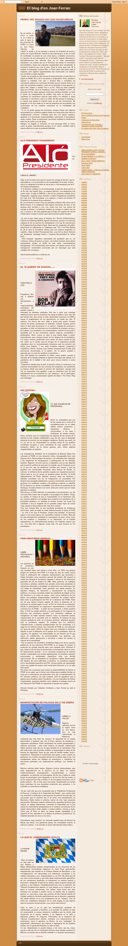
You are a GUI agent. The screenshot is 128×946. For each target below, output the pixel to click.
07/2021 (84, 614)
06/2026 (84, 739)
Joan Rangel (85, 137)
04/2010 (84, 309)
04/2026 (84, 734)
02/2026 (84, 732)
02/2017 (84, 494)
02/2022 (84, 630)
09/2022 (84, 644)
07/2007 (84, 234)
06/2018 (84, 531)
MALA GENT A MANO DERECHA (93, 161)
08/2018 (84, 535)
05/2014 (84, 420)
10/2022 (84, 646)
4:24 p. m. (39, 381)
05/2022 (84, 637)
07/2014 (84, 424)
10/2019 (84, 567)
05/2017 (84, 501)
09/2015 (84, 456)
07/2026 (84, 741)
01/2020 (84, 574)
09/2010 (84, 320)
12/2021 (84, 626)
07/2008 (84, 261)
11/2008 (84, 271)
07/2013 (84, 397)
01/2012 (84, 356)
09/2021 (84, 619)
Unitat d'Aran (86, 122)
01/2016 (84, 465)
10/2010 (84, 323)
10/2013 (84, 404)
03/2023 (84, 657)
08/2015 (84, 454)
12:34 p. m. (40, 828)
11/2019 (84, 569)
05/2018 (84, 528)
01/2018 (84, 519)
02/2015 (84, 440)
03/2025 (84, 709)
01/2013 (84, 384)
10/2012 (84, 377)
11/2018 (84, 542)
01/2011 (84, 329)
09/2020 (84, 592)
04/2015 (84, 445)
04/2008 (84, 255)
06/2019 (84, 558)
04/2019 (84, 553)
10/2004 (84, 182)
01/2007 (84, 221)
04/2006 (84, 200)
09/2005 (84, 185)
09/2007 (84, 239)
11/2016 (84, 488)
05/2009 (84, 284)
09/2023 (84, 671)
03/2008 (84, 252)
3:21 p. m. (39, 530)
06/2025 (84, 716)
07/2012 (84, 370)
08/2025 (84, 718)
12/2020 (84, 599)
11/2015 (84, 461)
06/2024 (84, 691)
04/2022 (84, 635)
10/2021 (84, 621)
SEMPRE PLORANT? (88, 159)
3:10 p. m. (39, 258)
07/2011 (84, 343)
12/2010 (84, 327)
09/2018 (84, 537)
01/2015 (84, 438)
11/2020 (84, 596)
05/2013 (84, 393)
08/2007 (84, 237)
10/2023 (84, 673)
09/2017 (84, 510)
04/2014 (84, 418)
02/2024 (84, 682)
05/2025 (84, 714)
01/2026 (84, 730)
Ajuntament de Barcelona (90, 120)
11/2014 (84, 433)
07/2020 (84, 587)
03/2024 (84, 685)
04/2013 (84, 390)
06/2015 (84, 449)
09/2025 (84, 721)
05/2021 (84, 610)
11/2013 (84, 406)
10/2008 (84, 268)
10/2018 (84, 540)
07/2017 (84, 506)
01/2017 (84, 492)
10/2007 (84, 241)
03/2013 (84, 388)
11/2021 (84, 623)
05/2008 (84, 257)
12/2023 (84, 678)
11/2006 (84, 216)
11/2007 (84, 243)
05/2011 (84, 338)
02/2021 (84, 603)
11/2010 (84, 325)
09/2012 (84, 375)
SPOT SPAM (85, 165)
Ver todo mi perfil (87, 79)
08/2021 (84, 617)
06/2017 (84, 504)
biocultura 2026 (86, 163)
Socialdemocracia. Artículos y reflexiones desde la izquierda (92, 125)
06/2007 (84, 232)
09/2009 (84, 293)
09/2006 (84, 212)
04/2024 (84, 687)
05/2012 (84, 366)
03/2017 (84, 497)
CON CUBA (85, 168)
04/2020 (84, 580)
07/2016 (84, 479)
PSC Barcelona (86, 113)
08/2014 (84, 427)
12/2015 (84, 463)
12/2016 (84, 490)
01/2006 (84, 194)
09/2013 (84, 402)
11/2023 (84, 676)
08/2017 (84, 508)
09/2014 (84, 429)
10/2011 (84, 350)
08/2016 (84, 481)
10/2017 (84, 513)
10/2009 (84, 295)
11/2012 (84, 379)
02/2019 (84, 549)
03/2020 (84, 578)
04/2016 (84, 472)
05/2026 (84, 737)
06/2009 (84, 286)
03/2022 (84, 633)
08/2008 (84, 264)
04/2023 (84, 660)
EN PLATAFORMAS (88, 154)
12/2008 (84, 273)
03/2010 (84, 307)
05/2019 (84, 556)
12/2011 (84, 354)
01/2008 (84, 248)
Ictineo (83, 118)
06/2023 (84, 664)
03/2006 (84, 198)
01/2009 (84, 275)
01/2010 (84, 302)
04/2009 (84, 282)
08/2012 (84, 372)
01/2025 (84, 705)
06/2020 (84, 585)
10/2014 (84, 431)
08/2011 (84, 345)
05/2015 (84, 447)
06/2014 (84, 422)
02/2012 (84, 359)
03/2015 (84, 442)
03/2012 (84, 361)
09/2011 (84, 347)
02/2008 (84, 250)
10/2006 (84, 214)
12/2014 (84, 436)
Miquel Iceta (85, 139)
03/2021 (84, 605)
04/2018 (84, 526)
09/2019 (84, 565)
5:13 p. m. (39, 936)
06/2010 (84, 313)
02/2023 (84, 655)
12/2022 (84, 651)
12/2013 (84, 409)
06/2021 (84, 612)
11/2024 (84, 700)
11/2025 (84, 725)
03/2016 (84, 470)
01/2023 (84, 653)
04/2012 (84, 363)
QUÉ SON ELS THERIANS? (90, 174)
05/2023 (84, 662)
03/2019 (84, 551)
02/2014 (84, 413)
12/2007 (84, 246)
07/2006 (84, 207)
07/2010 (84, 316)
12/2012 (84, 381)
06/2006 (84, 205)
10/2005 (84, 187)
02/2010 (84, 304)
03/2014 (84, 415)
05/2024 (84, 689)
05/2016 (84, 474)
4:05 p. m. (39, 132)
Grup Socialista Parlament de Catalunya (95, 115)
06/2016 (84, 476)
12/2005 (84, 191)
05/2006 (84, 203)
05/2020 (84, 583)
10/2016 (84, 485)
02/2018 (84, 522)
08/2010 (84, 318)
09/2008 (84, 266)
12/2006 (84, 218)
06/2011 (84, 341)
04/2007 (84, 228)
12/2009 (84, 300)
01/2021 (84, 601)
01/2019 (84, 547)
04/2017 (84, 499)
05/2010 (84, 311)
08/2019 (84, 562)
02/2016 (84, 467)
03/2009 (84, 280)
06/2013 (84, 395)
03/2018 (84, 524)
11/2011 (84, 352)
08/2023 (84, 669)
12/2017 (84, 517)
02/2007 (84, 223)
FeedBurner (98, 103)
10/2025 (84, 723)
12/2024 (84, 703)
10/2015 (84, 458)
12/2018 (84, 544)
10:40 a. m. (39, 694)
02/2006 (84, 196)
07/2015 (84, 452)
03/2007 (84, 225)
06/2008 (84, 259)
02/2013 (84, 386)
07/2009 (84, 289)
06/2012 (84, 368)
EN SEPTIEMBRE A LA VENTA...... (93, 156)
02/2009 (84, 277)
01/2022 (84, 628)
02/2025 (84, 707)
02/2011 (84, 332)
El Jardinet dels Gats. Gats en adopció (94, 128)
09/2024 (84, 696)
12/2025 (84, 728)
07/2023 (84, 666)
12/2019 (84, 571)
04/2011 (84, 336)
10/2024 (84, 698)
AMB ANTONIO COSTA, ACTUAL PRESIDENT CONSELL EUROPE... (93, 151)
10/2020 (84, 594)
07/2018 (84, 533)
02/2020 (84, 576)
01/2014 (84, 411)
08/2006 (84, 209)
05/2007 (84, 230)
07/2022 (84, 642)
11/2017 (84, 515)
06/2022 (84, 639)
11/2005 (84, 189)
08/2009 (84, 291)
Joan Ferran (96, 22)
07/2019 (84, 560)
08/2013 (84, 399)
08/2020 (84, 590)
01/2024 (84, 680)
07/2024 (84, 694)
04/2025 (84, 712)
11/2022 (84, 648)
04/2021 (84, 608)
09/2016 (84, 483)
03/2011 (84, 334)
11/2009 (84, 298)
